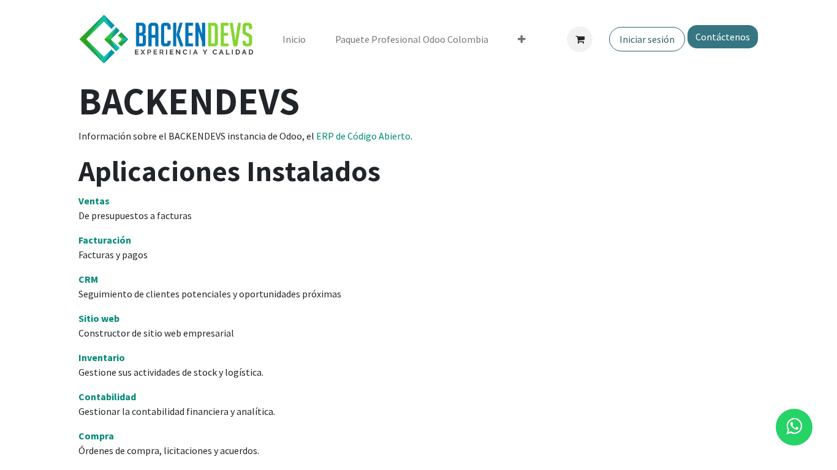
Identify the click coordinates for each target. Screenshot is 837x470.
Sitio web (98, 318)
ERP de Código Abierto (363, 136)
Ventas (94, 201)
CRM (88, 279)
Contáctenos (722, 37)
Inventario (101, 357)
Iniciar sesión (647, 39)
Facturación (104, 240)
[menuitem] (294, 39)
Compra (96, 436)
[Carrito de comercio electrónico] (580, 39)
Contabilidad (107, 396)
